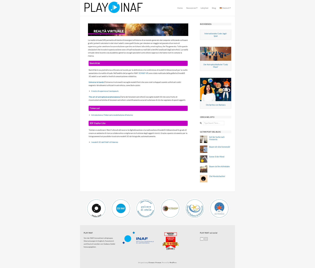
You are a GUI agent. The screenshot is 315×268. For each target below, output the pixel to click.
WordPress (173, 262)
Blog (214, 8)
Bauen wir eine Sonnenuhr (219, 147)
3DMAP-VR (143, 73)
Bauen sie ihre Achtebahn (219, 166)
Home (180, 8)
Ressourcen (191, 8)
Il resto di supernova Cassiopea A (104, 91)
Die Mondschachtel (217, 176)
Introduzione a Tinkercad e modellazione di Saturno (112, 115)
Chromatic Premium (154, 262)
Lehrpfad (204, 8)
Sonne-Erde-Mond (216, 156)
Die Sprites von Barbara (215, 105)
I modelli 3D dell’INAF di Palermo (104, 142)
